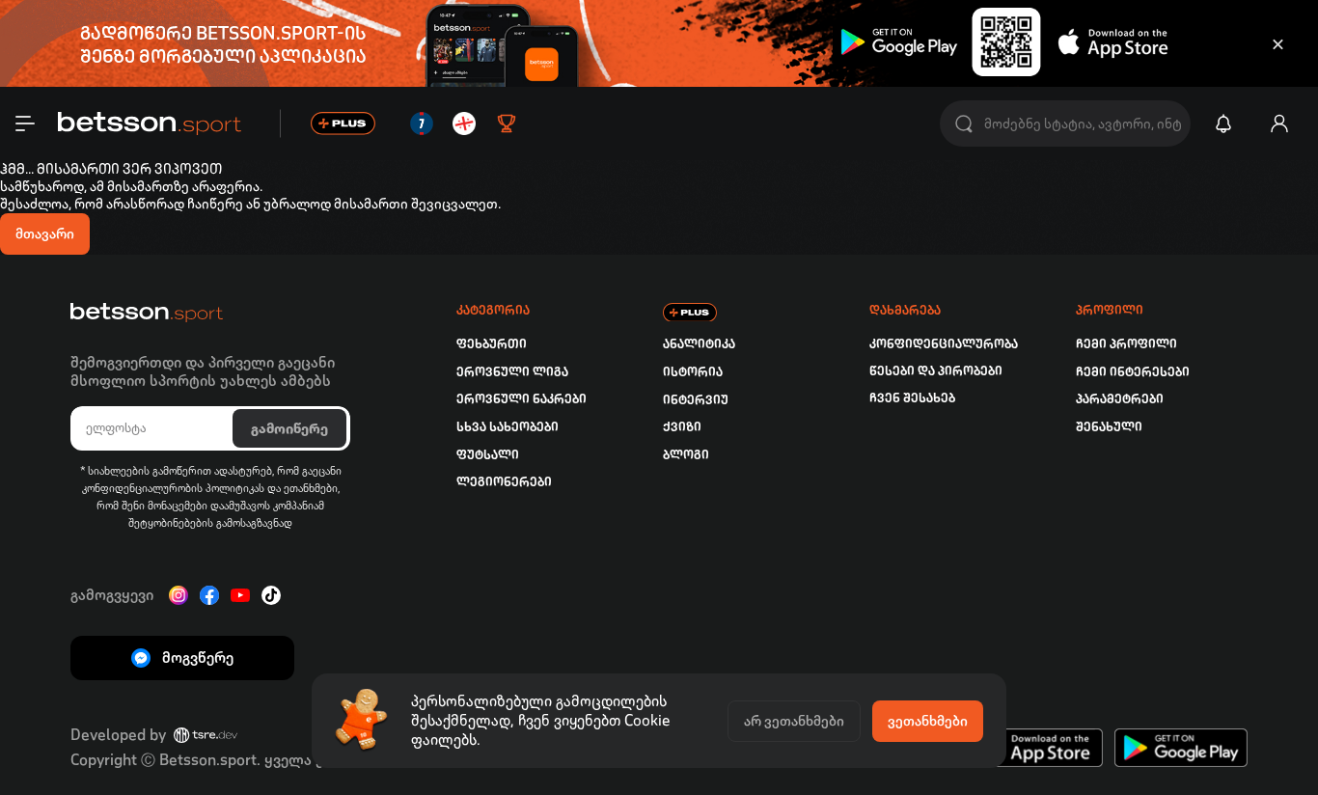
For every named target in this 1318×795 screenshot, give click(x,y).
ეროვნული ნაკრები (521, 399)
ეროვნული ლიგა (512, 372)
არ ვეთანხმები (794, 720)
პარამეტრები (1120, 399)
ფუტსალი (487, 455)
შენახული (1109, 427)
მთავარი (44, 233)
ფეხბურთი (491, 344)
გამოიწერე (289, 428)
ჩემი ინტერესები (1133, 372)
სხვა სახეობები (507, 427)
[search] (964, 124)
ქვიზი (682, 427)
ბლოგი (686, 455)
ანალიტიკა (699, 344)
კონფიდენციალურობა (943, 344)
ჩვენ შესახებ (912, 398)
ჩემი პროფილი (1126, 344)
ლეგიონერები (504, 482)
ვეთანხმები (928, 720)
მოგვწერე (197, 657)
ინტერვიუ (695, 400)
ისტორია (693, 372)
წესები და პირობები (935, 371)
